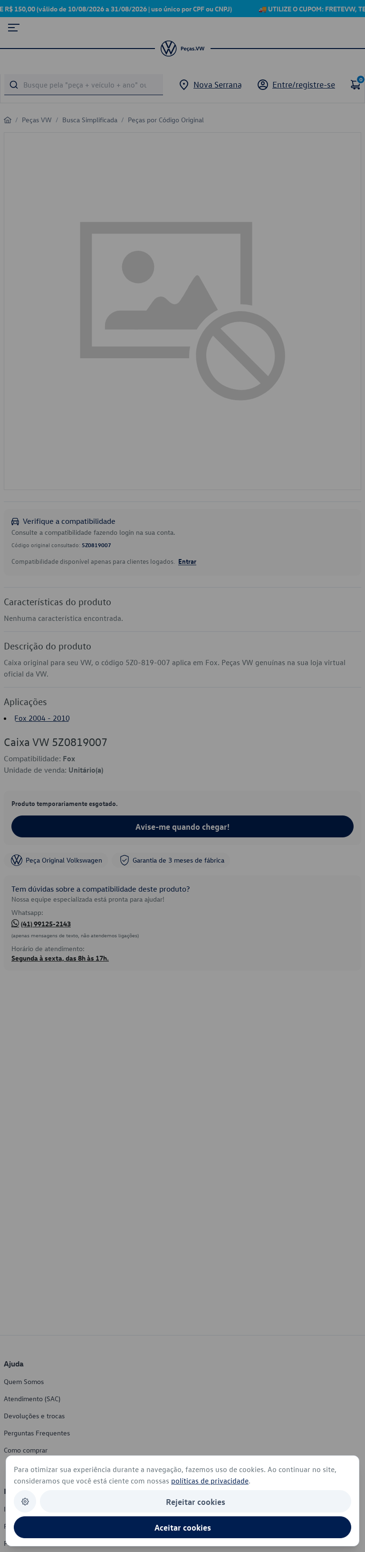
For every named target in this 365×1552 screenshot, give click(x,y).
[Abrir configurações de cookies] (25, 1501)
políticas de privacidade (210, 1480)
